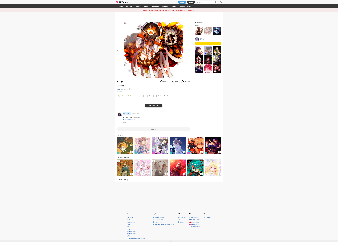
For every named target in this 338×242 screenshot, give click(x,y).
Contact (182, 222)
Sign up (182, 2)
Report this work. (122, 81)
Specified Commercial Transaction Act (164, 224)
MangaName (130, 229)
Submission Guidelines (159, 220)
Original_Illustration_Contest (125, 96)
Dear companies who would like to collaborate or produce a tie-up (138, 237)
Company (208, 217)
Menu (220, 39)
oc (155, 96)
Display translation (130, 119)
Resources (165, 6)
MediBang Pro (130, 220)
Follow (209, 44)
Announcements (193, 217)
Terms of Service (159, 217)
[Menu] (220, 2)
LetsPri (129, 224)
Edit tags (167, 96)
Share (118, 81)
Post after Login (153, 105)
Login (191, 2)
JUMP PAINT (130, 226)
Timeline (120, 6)
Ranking (146, 6)
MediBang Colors (131, 231)
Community (129, 6)
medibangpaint (138, 96)
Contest (138, 6)
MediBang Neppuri (186, 6)
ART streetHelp (182, 217)
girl (145, 96)
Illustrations (155, 6)
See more (153, 129)
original (150, 96)
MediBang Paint (131, 222)
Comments (187, 81)
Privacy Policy (158, 222)
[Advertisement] (169, 196)
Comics (174, 6)
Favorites (165, 81)
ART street (130, 217)
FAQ (179, 220)
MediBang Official (195, 220)
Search (215, 2)
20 (119, 89)
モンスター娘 (161, 96)
